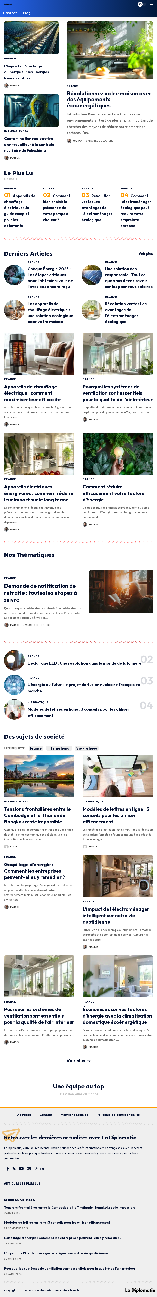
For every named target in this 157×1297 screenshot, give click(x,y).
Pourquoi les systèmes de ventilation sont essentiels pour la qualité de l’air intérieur (118, 392)
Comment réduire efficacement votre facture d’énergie (114, 493)
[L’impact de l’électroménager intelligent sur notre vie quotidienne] (118, 876)
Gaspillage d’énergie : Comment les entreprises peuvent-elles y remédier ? (34, 870)
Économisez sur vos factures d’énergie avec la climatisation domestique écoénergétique (117, 1015)
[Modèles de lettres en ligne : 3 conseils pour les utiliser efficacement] (14, 709)
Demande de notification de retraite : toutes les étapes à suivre (40, 592)
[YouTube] (21, 1168)
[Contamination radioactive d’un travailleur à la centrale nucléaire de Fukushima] (31, 110)
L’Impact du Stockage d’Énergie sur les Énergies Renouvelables (26, 72)
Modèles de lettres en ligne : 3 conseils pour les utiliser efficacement (116, 815)
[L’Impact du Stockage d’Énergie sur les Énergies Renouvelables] (31, 37)
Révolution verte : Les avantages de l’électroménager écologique (97, 207)
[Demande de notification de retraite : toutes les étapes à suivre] (121, 602)
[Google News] (29, 1168)
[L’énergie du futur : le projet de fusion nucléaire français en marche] (14, 685)
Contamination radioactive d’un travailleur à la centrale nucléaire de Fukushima (29, 144)
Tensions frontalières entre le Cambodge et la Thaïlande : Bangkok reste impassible (37, 815)
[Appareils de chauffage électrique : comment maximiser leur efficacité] (39, 354)
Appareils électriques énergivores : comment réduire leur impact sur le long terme (38, 493)
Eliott (14, 846)
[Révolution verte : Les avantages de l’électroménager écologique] (92, 310)
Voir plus (146, 254)
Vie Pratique (38, 702)
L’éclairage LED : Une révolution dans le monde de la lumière (84, 663)
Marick (15, 85)
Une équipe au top (78, 1086)
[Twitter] (14, 1168)
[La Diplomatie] (8, 4)
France (10, 58)
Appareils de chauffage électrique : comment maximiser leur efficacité (32, 392)
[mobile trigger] (149, 4)
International (16, 130)
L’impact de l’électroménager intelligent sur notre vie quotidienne (116, 915)
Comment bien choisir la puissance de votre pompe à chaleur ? (56, 207)
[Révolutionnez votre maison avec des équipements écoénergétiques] (110, 51)
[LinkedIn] (42, 1168)
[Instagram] (36, 1168)
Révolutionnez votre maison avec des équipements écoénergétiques (109, 99)
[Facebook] (8, 1168)
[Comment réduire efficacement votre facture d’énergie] (118, 454)
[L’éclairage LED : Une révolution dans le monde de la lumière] (14, 660)
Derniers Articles (28, 253)
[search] (131, 4)
